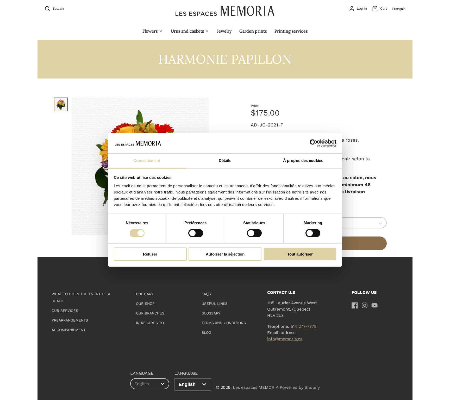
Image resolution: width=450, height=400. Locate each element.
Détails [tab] (225, 160)
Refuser (150, 254)
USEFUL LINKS (215, 303)
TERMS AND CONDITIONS (224, 323)
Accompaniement (68, 330)
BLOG (206, 332)
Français (398, 9)
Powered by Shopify (300, 387)
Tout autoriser (300, 254)
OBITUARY (144, 294)
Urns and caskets (187, 31)
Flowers (150, 31)
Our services (65, 310)
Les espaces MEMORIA (255, 387)
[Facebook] (355, 305)
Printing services (291, 31)
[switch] (195, 233)
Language (186, 373)
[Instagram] (364, 305)
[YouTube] (374, 305)
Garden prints (253, 31)
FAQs (206, 294)
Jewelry (224, 31)
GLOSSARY (211, 313)
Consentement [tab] (146, 160)
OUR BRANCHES (150, 313)
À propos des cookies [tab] (303, 160)
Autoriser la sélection (225, 254)
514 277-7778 (304, 326)
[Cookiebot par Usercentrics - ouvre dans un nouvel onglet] (313, 143)
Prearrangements (70, 320)
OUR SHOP (145, 303)
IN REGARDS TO (150, 323)
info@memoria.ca (285, 338)
